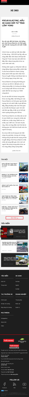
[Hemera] (22, 340)
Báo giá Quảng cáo (5, 361)
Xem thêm (14, 218)
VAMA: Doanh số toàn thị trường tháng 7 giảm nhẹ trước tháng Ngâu (10, 259)
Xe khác (18, 281)
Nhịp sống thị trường (6, 307)
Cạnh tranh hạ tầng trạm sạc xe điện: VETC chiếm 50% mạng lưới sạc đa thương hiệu (9, 196)
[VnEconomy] (8, 340)
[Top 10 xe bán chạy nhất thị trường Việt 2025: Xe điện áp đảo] (6, 232)
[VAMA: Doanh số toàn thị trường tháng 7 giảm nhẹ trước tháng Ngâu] (22, 260)
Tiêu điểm (5, 223)
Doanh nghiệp (21, 294)
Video (2, 326)
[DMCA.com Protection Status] (4, 390)
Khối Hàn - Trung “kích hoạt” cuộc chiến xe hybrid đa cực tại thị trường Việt (10, 207)
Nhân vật (18, 303)
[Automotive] (14, 346)
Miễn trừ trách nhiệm (5, 367)
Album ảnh (3, 322)
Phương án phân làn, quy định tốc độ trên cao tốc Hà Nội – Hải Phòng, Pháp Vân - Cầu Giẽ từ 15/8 (10, 244)
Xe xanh (19, 276)
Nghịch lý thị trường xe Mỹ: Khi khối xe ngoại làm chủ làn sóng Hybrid (10, 175)
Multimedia (5, 313)
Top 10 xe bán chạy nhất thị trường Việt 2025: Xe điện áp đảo (18, 231)
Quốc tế (3, 281)
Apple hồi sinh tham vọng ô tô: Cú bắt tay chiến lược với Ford (9, 164)
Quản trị (18, 307)
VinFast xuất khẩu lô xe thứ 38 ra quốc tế (10, 186)
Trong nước (18, 236)
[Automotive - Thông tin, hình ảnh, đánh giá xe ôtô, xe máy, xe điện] (4, 1)
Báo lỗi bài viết (16, 36)
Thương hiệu (19, 300)
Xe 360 (15, 10)
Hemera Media (4, 356)
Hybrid (17, 285)
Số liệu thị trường (5, 303)
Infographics (4, 318)
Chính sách (4, 300)
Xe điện (17, 289)
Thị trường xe (6, 294)
